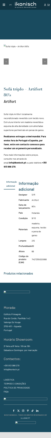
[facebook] (14, 411)
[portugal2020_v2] (25, 398)
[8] (25, 46)
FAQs (6, 391)
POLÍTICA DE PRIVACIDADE (17, 387)
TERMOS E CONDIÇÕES (15, 383)
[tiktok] (32, 411)
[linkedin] (37, 411)
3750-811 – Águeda (12, 326)
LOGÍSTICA (9, 379)
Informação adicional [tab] (10, 183)
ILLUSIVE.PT (25, 418)
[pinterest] (28, 411)
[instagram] (23, 411)
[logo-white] (25, 3)
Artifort (10, 101)
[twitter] (18, 411)
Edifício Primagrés (12, 314)
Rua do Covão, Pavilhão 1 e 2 (17, 318)
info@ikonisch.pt (17, 162)
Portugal (8, 330)
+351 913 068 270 (11, 365)
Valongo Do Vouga (12, 322)
